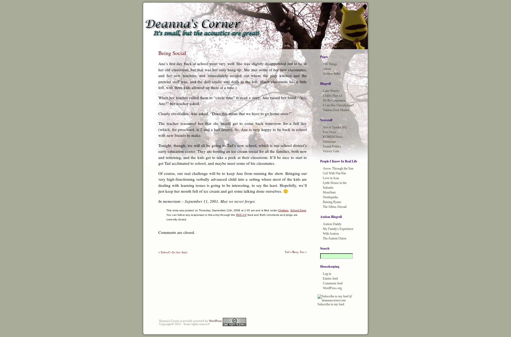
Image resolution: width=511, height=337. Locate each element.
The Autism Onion (334, 238)
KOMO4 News (333, 137)
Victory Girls (331, 151)
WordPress (215, 320)
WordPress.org (332, 288)
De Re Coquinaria (334, 100)
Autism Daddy (332, 224)
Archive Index (332, 73)
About (327, 69)
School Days (298, 210)
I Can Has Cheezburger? (338, 105)
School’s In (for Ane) (174, 252)
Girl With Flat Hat (334, 173)
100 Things (330, 64)
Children (283, 210)
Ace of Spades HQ (335, 127)
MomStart (329, 192)
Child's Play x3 (332, 96)
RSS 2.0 (241, 214)
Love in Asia (331, 178)
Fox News (329, 132)
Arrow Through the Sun (338, 168)
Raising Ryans (332, 202)
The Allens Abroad (335, 207)
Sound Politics (332, 146)
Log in (327, 274)
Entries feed (330, 278)
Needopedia (330, 197)
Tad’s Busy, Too (294, 252)
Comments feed (333, 283)
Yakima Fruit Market (336, 110)
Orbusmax (329, 142)
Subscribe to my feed (331, 304)
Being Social (172, 53)
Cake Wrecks (331, 91)
